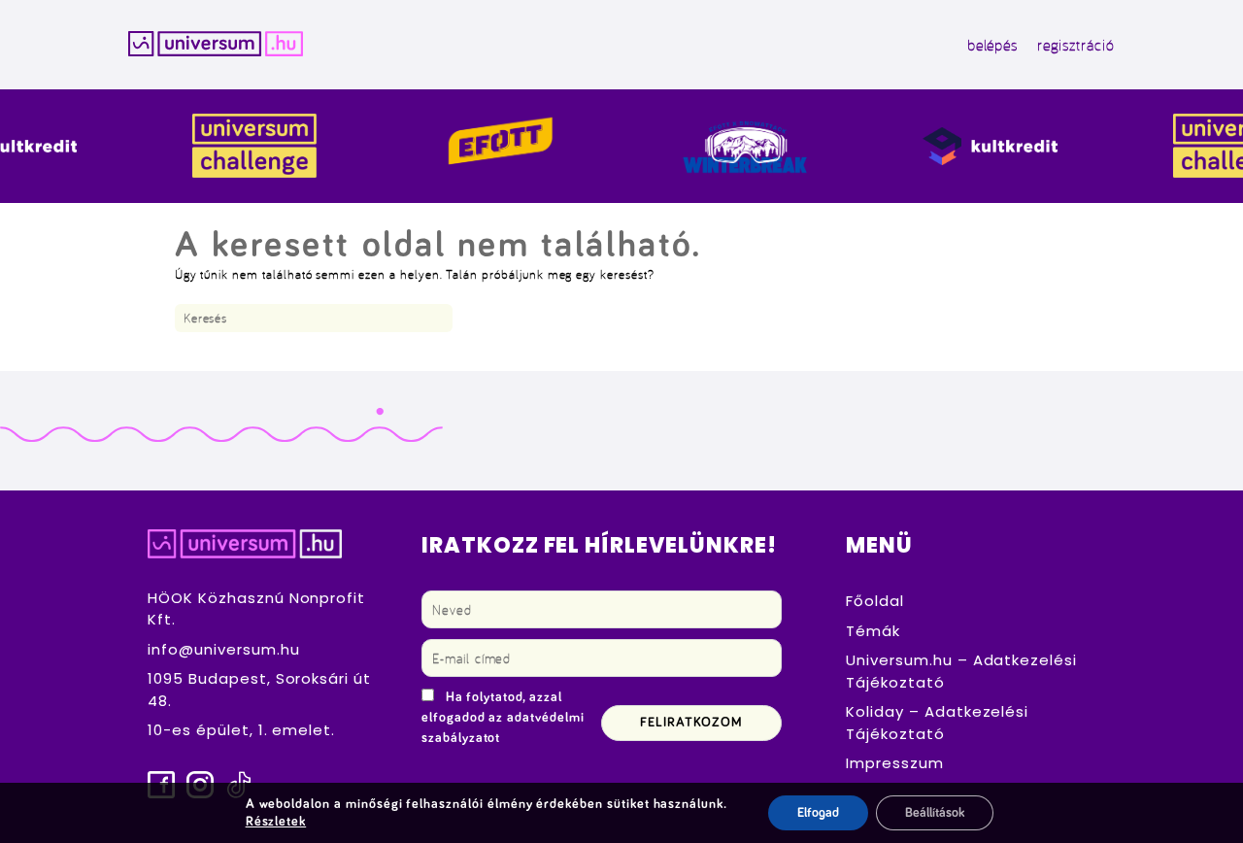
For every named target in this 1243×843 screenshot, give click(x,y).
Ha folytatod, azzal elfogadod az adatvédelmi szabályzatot (503, 718)
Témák (873, 631)
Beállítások (934, 813)
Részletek (276, 821)
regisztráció (1075, 44)
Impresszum (895, 763)
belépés (993, 44)
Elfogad (818, 813)
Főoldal (875, 600)
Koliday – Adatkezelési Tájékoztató (937, 722)
